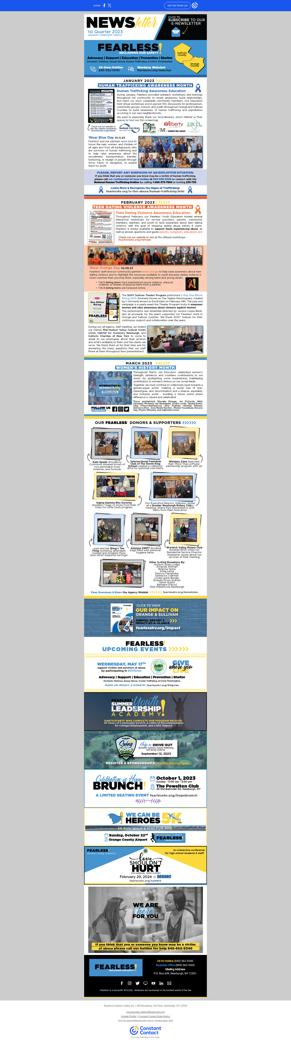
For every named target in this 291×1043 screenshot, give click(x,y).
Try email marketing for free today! (145, 1037)
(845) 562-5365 (185, 965)
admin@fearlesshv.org (139, 1020)
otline (170, 960)
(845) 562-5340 (183, 960)
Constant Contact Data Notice (154, 1016)
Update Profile (128, 1016)
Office (171, 965)
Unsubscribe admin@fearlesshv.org (145, 1012)
